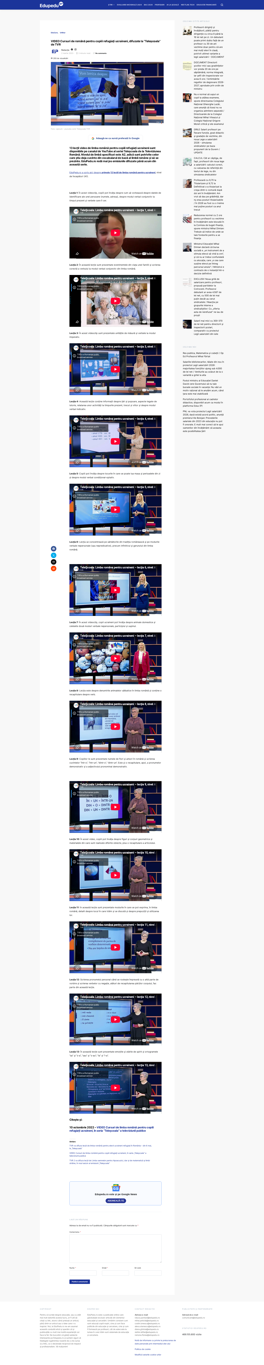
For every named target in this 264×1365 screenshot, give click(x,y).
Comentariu (75, 1232)
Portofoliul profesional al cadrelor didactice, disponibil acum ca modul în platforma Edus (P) (203, 402)
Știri (110, 5)
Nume (72, 1268)
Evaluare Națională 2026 (129, 5)
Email (105, 1268)
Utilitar (62, 33)
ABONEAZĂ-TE (116, 1201)
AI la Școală (173, 5)
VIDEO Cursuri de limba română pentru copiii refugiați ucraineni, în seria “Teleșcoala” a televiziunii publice (111, 1129)
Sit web (137, 1268)
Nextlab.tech (188, 5)
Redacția (65, 50)
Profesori (159, 5)
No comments (101, 53)
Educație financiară (206, 5)
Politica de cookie (143, 1349)
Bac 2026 (148, 5)
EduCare (54, 33)
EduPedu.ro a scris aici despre (112, 172)
